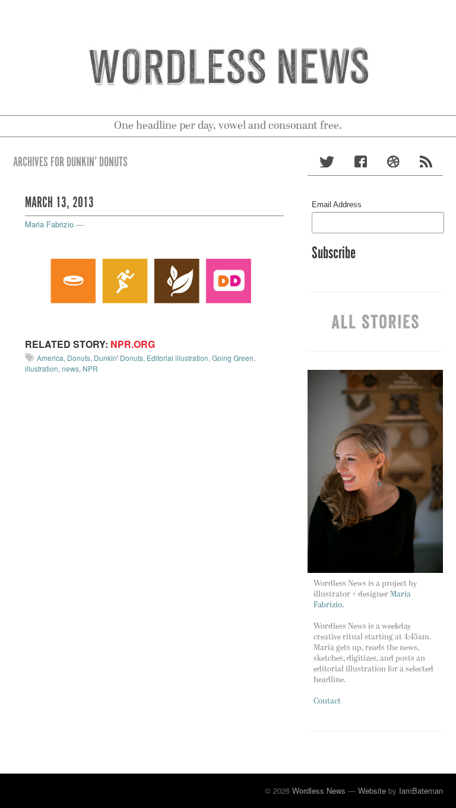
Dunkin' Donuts (118, 358)
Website (372, 790)
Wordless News (319, 790)
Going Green (233, 358)
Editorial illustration (177, 358)
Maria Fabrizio (49, 224)
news (70, 368)
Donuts (78, 358)
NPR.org (132, 344)
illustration (41, 368)
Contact (327, 701)
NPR (90, 368)
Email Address (337, 204)
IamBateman (421, 790)
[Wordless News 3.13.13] (154, 280)
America (50, 358)
